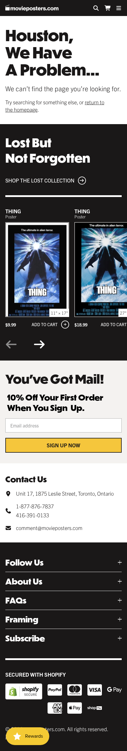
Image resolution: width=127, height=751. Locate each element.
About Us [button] (23, 581)
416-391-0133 (32, 515)
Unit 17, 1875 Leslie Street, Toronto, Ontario (65, 493)
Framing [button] (21, 619)
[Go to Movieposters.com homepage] (31, 8)
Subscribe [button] (25, 638)
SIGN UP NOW (63, 445)
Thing (13, 211)
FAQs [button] (15, 600)
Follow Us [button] (24, 562)
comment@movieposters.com (49, 527)
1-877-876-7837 (35, 506)
